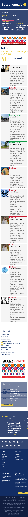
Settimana (5, 416)
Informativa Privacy (10, 511)
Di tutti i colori (14, 398)
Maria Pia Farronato (7, 337)
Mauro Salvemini (6, 347)
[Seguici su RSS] (11, 446)
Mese (14, 416)
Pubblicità (17, 457)
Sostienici (23, 492)
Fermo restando (14, 387)
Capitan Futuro (14, 389)
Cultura (4, 457)
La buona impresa (15, 401)
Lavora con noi (19, 459)
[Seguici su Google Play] (19, 446)
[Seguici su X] (14, 442)
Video (3, 464)
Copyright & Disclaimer (14, 513)
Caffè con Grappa (15, 391)
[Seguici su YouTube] (7, 446)
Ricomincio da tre (16, 269)
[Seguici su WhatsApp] (22, 442)
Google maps (5, 481)
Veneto (14, 15)
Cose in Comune (15, 115)
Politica (13, 168)
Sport (3, 459)
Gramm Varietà (15, 144)
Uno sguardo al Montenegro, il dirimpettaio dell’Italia (18, 395)
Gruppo (17, 454)
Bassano (4, 15)
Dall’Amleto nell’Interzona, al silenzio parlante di (8, 26)
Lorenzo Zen (5, 334)
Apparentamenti (16, 219)
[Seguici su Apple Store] (14, 446)
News (3, 454)
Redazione (18, 456)
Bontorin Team (15, 246)
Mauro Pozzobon (6, 341)
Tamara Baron (5, 354)
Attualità (13, 88)
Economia (4, 456)
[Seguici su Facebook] (2, 442)
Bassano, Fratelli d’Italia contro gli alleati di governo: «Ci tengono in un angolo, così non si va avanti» (14, 427)
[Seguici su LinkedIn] (18, 442)
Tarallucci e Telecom (17, 90)
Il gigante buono (15, 67)
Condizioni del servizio (14, 514)
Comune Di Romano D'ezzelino (10, 343)
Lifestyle (4, 462)
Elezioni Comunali (6, 339)
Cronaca (13, 66)
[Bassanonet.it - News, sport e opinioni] (14, 4)
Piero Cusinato (5, 345)
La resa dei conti (15, 170)
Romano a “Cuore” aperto (16, 300)
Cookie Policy (19, 511)
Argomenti (4, 466)
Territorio (4, 461)
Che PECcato (14, 192)
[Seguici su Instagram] (5, 442)
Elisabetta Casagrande (8, 352)
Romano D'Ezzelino (7, 350)
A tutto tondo (14, 117)
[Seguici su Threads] (9, 442)
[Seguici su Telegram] (2, 446)
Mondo (4, 17)
